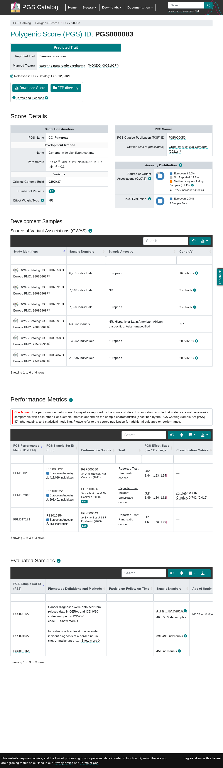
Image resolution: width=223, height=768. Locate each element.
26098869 (40, 293)
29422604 (40, 361)
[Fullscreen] (193, 241)
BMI (197, 11)
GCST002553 (51, 270)
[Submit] (208, 5)
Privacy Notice (63, 763)
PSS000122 (54, 469)
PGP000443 (89, 513)
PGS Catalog (22, 23)
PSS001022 (54, 491)
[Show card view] (172, 435)
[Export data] (204, 241)
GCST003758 (51, 338)
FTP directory (67, 88)
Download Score (32, 88)
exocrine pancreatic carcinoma (62, 65)
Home (72, 7)
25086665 (40, 276)
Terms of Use (89, 763)
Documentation (138, 7)
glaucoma (188, 11)
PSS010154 (54, 515)
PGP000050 (177, 137)
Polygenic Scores (47, 23)
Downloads (110, 7)
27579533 (40, 344)
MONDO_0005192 (102, 65)
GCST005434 (51, 355)
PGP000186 (89, 489)
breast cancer (175, 11)
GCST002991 (51, 287)
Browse (88, 7)
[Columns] (192, 435)
